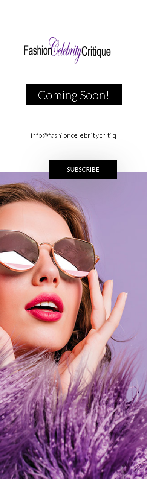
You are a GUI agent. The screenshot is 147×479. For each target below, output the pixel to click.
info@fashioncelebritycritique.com (84, 135)
